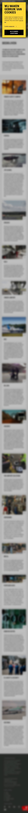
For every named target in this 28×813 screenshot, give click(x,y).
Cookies (7, 800)
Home (7, 792)
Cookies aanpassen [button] (9, 26)
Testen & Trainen (10, 798)
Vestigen (8, 797)
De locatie (8, 795)
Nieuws (7, 794)
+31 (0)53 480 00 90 (9, 783)
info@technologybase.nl (9, 786)
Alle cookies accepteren (14, 32)
